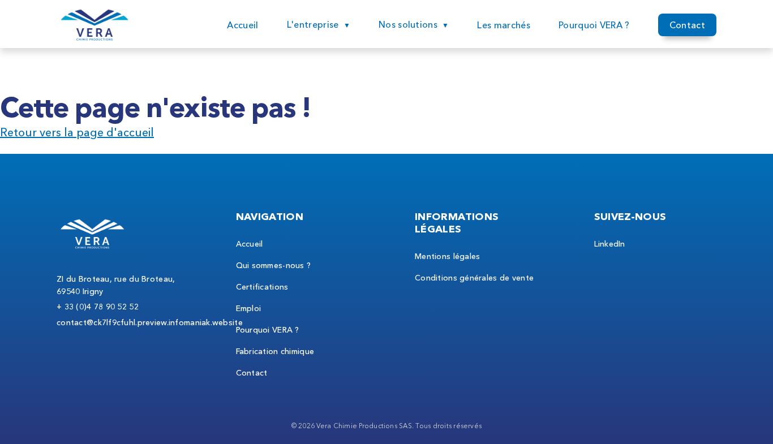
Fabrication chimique (275, 351)
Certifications (262, 287)
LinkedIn (609, 244)
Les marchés (503, 25)
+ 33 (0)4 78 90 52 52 (98, 306)
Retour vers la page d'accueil (77, 132)
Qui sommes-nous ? (273, 265)
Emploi (248, 308)
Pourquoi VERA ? (594, 25)
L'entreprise (313, 24)
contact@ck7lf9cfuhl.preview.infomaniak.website (150, 322)
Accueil (242, 25)
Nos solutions (408, 24)
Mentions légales (447, 256)
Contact (687, 25)
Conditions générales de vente (474, 278)
